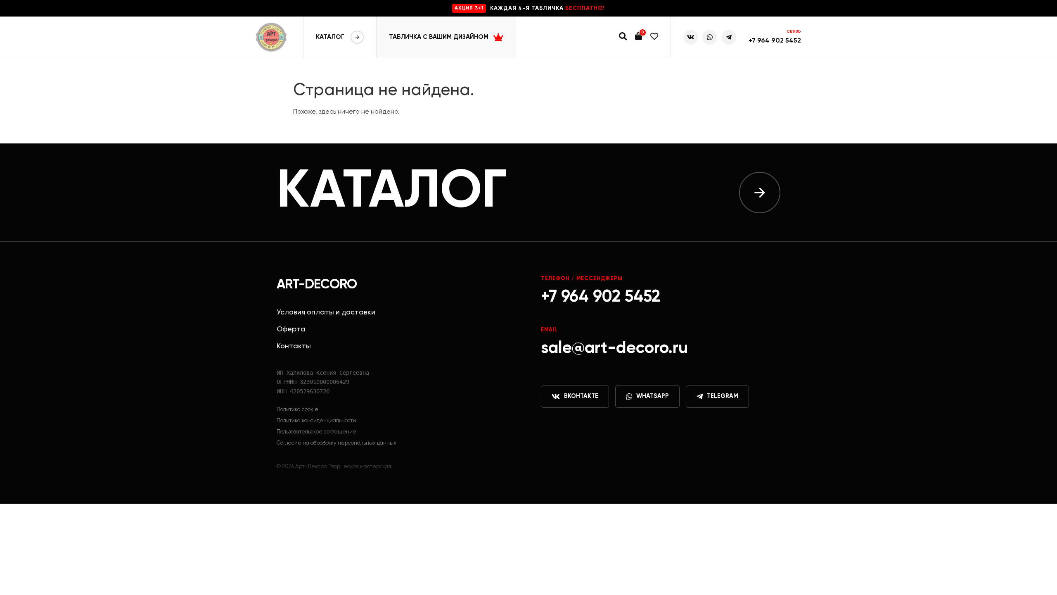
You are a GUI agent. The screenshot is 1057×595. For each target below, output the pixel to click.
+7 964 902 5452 (775, 41)
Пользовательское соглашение (316, 432)
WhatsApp (652, 396)
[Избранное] (654, 37)
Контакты (294, 346)
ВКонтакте (581, 396)
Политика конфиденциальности (316, 421)
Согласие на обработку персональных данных (336, 443)
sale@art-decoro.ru (614, 348)
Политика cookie (297, 409)
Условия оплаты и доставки (326, 312)
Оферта (291, 329)
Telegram (722, 396)
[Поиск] (623, 37)
